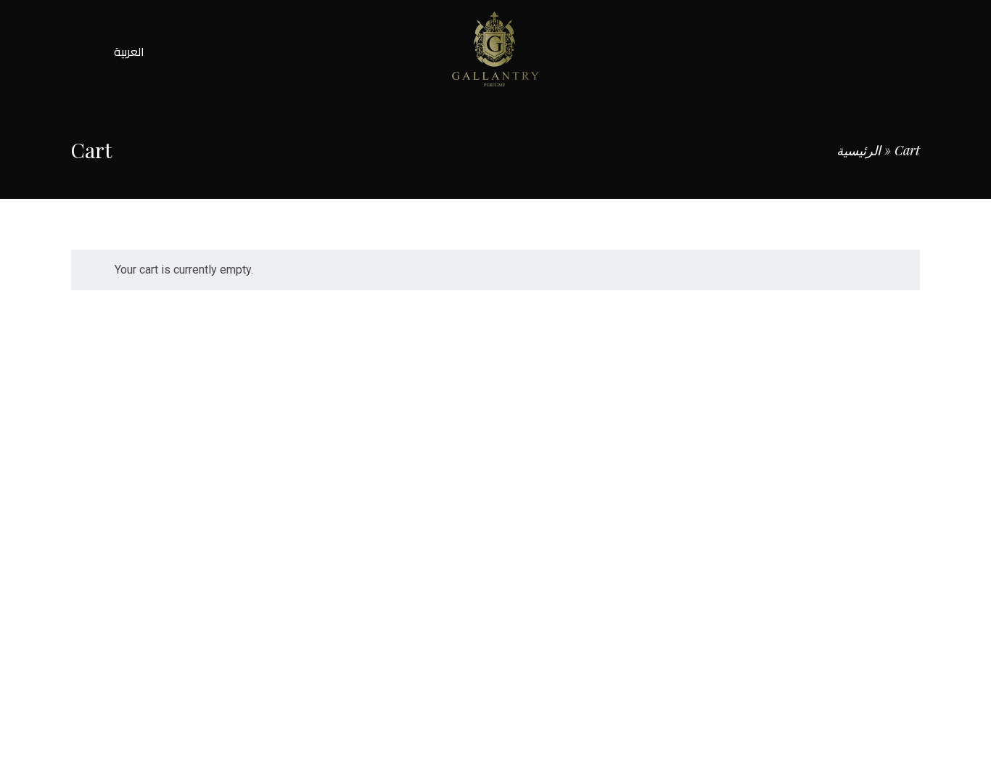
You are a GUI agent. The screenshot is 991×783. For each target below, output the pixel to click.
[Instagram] (736, 528)
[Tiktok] (783, 528)
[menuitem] (129, 51)
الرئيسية (858, 150)
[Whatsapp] (830, 528)
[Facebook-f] (689, 528)
